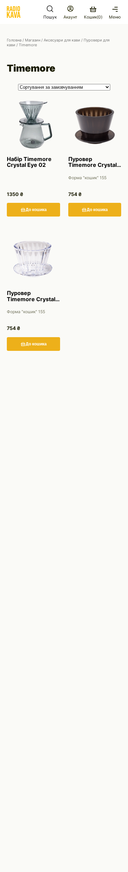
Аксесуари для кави (62, 40)
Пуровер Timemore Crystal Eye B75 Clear (31, 296)
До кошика (36, 209)
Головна (14, 40)
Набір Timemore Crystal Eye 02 (29, 162)
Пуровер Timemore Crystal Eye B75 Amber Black (92, 162)
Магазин (32, 40)
